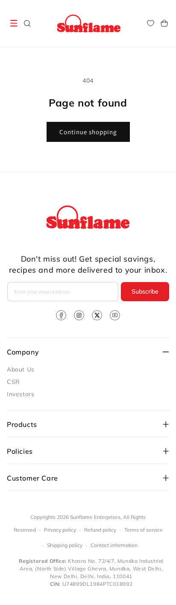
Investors (20, 394)
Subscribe (145, 291)
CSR (13, 382)
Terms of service (143, 530)
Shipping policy (64, 545)
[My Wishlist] (150, 23)
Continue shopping (88, 132)
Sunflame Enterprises (95, 517)
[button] (14, 23)
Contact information (114, 545)
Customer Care (32, 478)
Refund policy (100, 530)
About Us (21, 369)
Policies (20, 451)
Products (22, 424)
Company (23, 352)
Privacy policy (60, 530)
